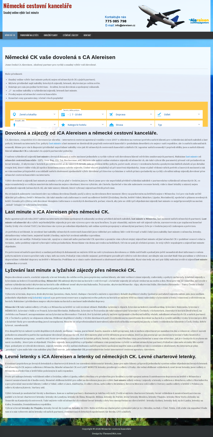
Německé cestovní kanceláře (37, 5)
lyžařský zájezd (41, 297)
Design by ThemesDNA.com (106, 433)
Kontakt (87, 35)
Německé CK (10, 35)
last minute (192, 156)
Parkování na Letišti (29, 35)
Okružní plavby (51, 35)
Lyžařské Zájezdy (70, 35)
